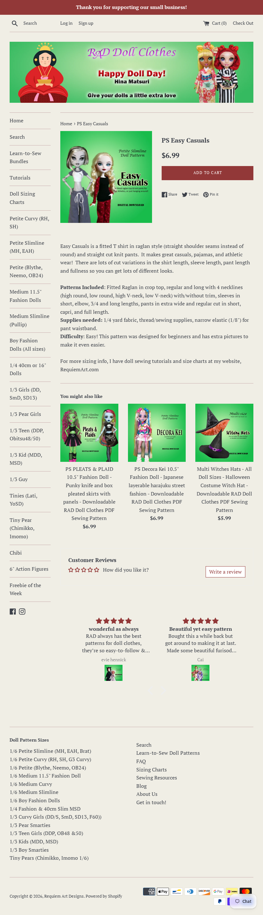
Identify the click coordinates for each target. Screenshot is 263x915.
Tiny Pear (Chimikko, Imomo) (22, 528)
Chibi (16, 552)
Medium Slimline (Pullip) (29, 320)
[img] (113, 621)
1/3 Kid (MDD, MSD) (26, 459)
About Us (146, 793)
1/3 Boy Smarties (29, 849)
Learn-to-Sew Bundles (25, 157)
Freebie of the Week (25, 589)
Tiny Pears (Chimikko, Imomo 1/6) (49, 857)
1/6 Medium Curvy (31, 783)
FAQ (141, 761)
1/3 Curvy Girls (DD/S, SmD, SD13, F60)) (55, 816)
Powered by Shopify (104, 896)
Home (16, 120)
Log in (66, 23)
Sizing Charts (151, 769)
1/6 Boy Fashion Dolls (35, 800)
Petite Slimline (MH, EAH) (27, 247)
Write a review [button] (225, 571)
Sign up (86, 23)
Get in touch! (151, 802)
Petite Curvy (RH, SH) (29, 222)
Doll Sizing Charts (22, 198)
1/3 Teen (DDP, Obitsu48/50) (27, 434)
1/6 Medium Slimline (34, 792)
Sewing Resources (156, 777)
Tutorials (20, 177)
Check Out (243, 23)
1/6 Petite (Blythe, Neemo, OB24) (48, 767)
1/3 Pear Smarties (30, 825)
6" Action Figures (29, 568)
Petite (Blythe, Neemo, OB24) (26, 271)
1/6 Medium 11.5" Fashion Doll (45, 775)
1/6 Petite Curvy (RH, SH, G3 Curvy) (50, 759)
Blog (141, 785)
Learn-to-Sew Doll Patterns (168, 752)
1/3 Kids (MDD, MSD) (34, 841)
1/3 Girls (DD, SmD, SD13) (25, 393)
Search (17, 136)
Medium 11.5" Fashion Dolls (25, 296)
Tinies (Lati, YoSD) (23, 499)
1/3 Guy (19, 479)
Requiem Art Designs (64, 896)
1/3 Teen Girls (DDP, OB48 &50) (46, 833)
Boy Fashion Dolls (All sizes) (27, 344)
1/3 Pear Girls (25, 414)
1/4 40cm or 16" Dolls (28, 369)
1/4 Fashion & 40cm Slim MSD (45, 808)
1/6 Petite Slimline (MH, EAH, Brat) (50, 750)
